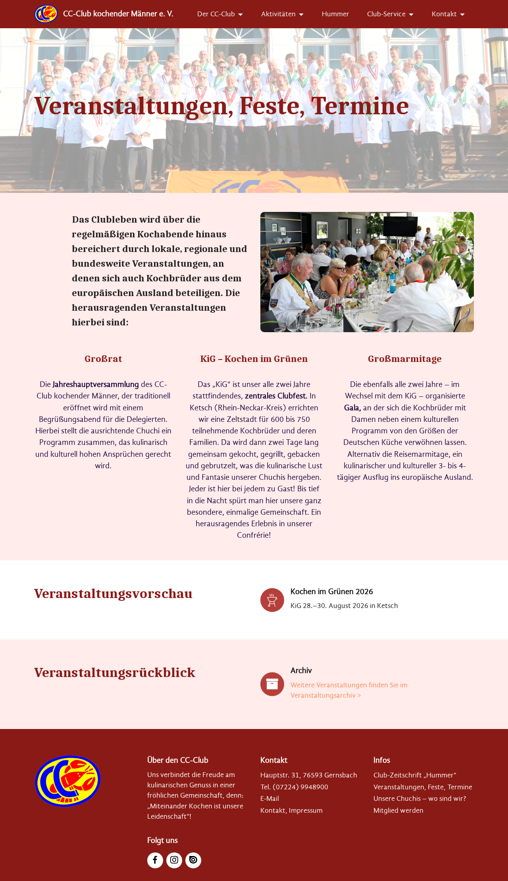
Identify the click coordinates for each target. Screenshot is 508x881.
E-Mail (269, 798)
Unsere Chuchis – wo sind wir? (419, 798)
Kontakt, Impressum (291, 810)
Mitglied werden (398, 810)
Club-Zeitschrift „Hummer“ (414, 775)
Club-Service (386, 14)
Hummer (335, 14)
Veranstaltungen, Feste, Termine (422, 787)
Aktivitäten (278, 14)
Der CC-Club (216, 14)
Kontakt (444, 14)
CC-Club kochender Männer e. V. (118, 14)
